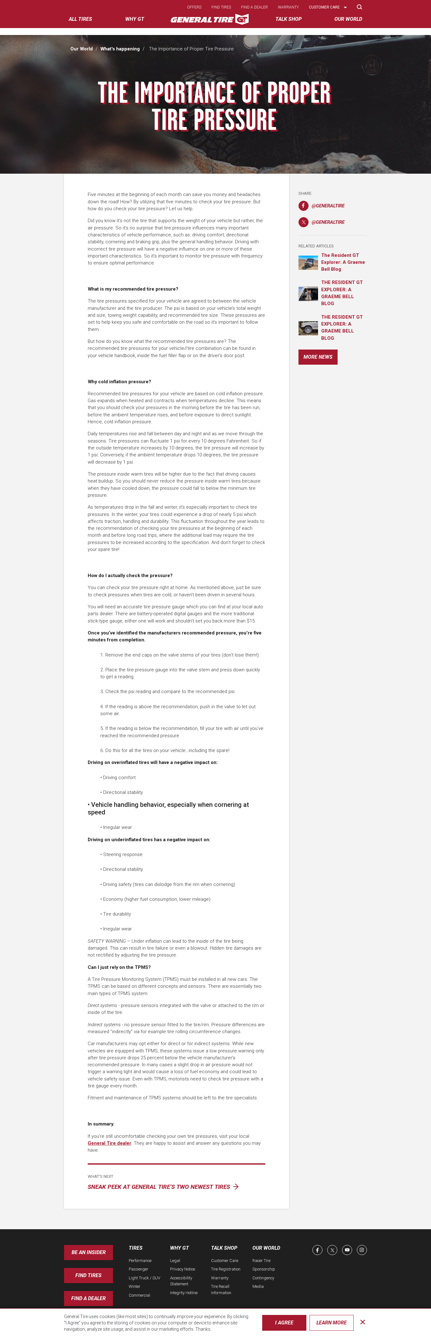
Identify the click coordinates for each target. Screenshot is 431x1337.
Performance (140, 1260)
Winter (134, 1286)
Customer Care (224, 1260)
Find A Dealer (88, 1298)
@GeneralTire (321, 207)
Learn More (331, 1323)
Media (258, 1286)
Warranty (288, 7)
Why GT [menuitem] (134, 19)
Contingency (263, 1278)
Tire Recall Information (221, 1289)
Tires (136, 1248)
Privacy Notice (182, 1269)
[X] (332, 1250)
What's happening (120, 49)
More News (318, 357)
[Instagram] (362, 1250)
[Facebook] (317, 1250)
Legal (175, 1260)
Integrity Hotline (184, 1292)
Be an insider (89, 1252)
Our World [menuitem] (348, 19)
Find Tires (88, 1275)
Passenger (138, 1269)
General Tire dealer (109, 1143)
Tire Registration (225, 1269)
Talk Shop (224, 1248)
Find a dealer (254, 7)
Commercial (139, 1295)
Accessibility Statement (181, 1281)
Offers (194, 7)
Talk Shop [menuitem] (288, 19)
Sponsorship (263, 1269)
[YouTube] (347, 1250)
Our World (81, 49)
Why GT (179, 1248)
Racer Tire (261, 1260)
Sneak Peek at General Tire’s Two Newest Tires (160, 1186)
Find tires (221, 7)
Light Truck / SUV (144, 1278)
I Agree (284, 1323)
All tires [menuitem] (80, 19)
